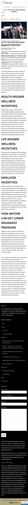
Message (9, 407)
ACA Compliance (7, 364)
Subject (9, 401)
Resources (4, 367)
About (3, 327)
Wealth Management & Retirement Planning (12, 352)
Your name (10, 389)
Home (3, 323)
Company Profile (7, 334)
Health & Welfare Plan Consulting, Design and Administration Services (12, 347)
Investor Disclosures (7, 462)
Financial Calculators (8, 370)
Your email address (12, 395)
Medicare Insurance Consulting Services (13, 360)
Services (3, 337)
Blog (2, 377)
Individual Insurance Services (10, 357)
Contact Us (4, 381)
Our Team (5, 330)
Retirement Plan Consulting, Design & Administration (13, 342)
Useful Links (5, 374)
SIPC (24, 443)
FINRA (20, 443)
